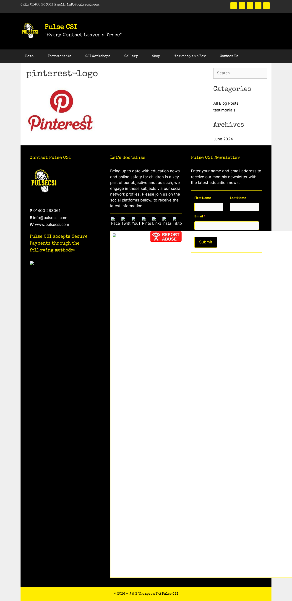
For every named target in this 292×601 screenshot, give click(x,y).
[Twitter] (242, 5)
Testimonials (59, 56)
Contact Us (229, 56)
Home (29, 56)
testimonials (224, 110)
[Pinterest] (250, 5)
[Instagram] (266, 5)
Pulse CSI (61, 27)
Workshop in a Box (190, 56)
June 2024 (223, 139)
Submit (205, 242)
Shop (156, 56)
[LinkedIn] (258, 5)
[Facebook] (233, 5)
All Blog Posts (225, 103)
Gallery (131, 56)
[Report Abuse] (166, 240)
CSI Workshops (97, 56)
